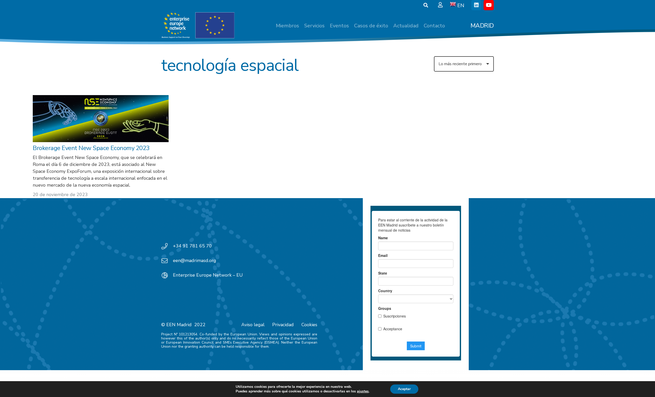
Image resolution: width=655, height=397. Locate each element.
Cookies (309, 325)
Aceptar (404, 389)
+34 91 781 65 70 (192, 246)
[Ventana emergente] (440, 5)
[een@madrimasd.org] (167, 261)
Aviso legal (253, 325)
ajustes (363, 391)
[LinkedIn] (476, 5)
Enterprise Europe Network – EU (208, 275)
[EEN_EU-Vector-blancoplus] (197, 26)
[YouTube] (489, 5)
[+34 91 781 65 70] (167, 246)
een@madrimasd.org (194, 260)
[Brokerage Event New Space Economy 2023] (101, 118)
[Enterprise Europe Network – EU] (167, 275)
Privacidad (283, 325)
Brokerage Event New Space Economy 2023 (91, 148)
